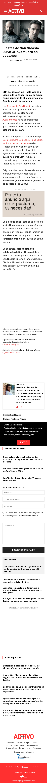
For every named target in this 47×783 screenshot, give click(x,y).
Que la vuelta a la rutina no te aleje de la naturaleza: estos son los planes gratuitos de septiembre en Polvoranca (23, 701)
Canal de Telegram (11, 344)
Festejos (28, 77)
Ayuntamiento (10, 120)
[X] (14, 67)
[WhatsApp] (20, 67)
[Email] (26, 67)
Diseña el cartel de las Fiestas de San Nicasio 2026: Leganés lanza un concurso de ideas (23, 459)
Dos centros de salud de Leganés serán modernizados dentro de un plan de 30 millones (22, 569)
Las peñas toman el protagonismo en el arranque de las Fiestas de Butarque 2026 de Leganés (22, 590)
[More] (38, 67)
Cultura (20, 77)
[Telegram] (32, 67)
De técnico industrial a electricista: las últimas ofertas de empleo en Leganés (21, 667)
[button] (41, 11)
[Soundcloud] (17, 406)
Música (36, 77)
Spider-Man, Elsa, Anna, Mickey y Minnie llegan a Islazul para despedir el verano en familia (22, 677)
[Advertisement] (23, 297)
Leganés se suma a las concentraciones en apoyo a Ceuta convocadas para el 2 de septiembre (23, 689)
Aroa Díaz (17, 61)
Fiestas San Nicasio (26, 81)
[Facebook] (9, 67)
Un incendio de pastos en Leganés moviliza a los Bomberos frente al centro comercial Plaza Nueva (23, 712)
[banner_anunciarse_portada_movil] (23, 204)
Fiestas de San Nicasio (19, 106)
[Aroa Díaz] (9, 396)
